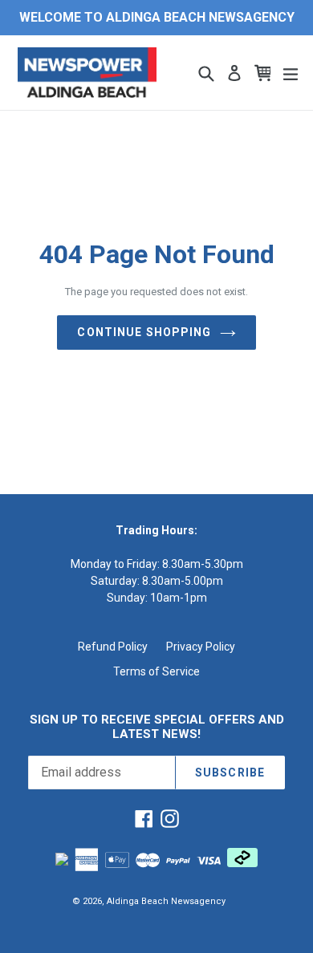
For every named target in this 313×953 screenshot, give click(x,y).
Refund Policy (113, 646)
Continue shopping (144, 332)
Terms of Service (156, 671)
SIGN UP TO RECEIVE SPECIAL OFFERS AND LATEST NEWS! (157, 726)
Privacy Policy (200, 646)
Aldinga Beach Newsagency (166, 901)
